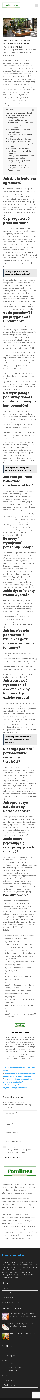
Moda (6, 1375)
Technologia (9, 1385)
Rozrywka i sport (16, 1367)
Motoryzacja (9, 1380)
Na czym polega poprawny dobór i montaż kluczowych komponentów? (21, 124)
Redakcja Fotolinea (27, 50)
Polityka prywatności (13, 1302)
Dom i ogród (22, 52)
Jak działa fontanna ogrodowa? (19, 113)
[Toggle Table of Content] (32, 110)
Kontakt (7, 1293)
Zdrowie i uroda (11, 1390)
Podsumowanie (14, 170)
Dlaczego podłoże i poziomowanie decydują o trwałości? (21, 157)
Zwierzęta (13, 1371)
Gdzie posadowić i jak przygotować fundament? (18, 119)
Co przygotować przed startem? (19, 115)
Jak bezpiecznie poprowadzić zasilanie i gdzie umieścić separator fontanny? (20, 144)
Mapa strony (10, 1298)
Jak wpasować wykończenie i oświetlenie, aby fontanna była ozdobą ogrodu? (19, 151)
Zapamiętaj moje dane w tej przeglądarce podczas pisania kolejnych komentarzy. (20, 1149)
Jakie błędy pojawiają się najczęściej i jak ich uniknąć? (18, 166)
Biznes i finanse (11, 1351)
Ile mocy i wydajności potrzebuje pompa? (20, 135)
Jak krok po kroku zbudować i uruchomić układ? (18, 131)
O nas (7, 1288)
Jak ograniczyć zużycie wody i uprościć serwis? (19, 162)
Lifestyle (12, 1363)
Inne (6, 1360)
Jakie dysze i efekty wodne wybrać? (20, 139)
